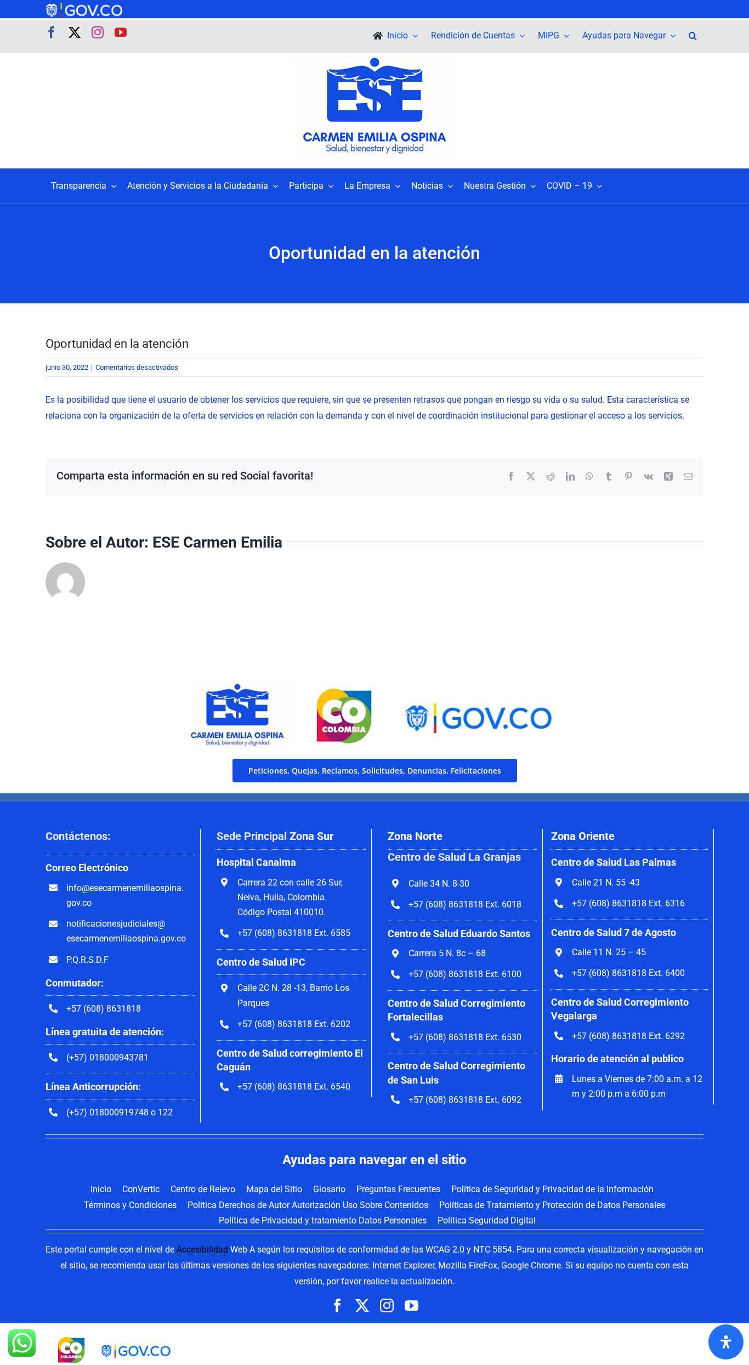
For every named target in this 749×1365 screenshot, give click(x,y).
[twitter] (75, 32)
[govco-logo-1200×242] (84, 7)
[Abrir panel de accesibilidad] (726, 1342)
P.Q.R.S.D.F (87, 960)
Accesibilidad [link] (202, 1249)
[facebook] (52, 32)
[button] (692, 35)
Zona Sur (311, 836)
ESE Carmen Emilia (217, 542)
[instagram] (98, 32)
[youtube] (121, 32)
